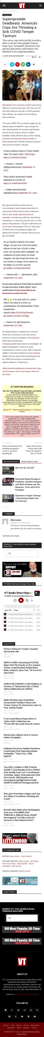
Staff (12, 1025)
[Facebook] (12, 1010)
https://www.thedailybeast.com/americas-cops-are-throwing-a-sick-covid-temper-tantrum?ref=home (22, 371)
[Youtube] (34, 1016)
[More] (33, 64)
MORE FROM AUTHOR (29, 462)
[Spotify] (9, 1016)
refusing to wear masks (16, 208)
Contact (34, 1028)
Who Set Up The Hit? (24, 468)
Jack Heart (34, 861)
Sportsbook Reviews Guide (30, 1032)
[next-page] (7, 506)
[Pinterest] (17, 64)
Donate (26, 1025)
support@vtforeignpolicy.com (26, 994)
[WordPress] (28, 1016)
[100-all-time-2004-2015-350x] (22, 932)
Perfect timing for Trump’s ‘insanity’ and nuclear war (21, 650)
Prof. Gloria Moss (9, 863)
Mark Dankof (22, 863)
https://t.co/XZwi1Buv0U (22, 312)
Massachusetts (10, 344)
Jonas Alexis (14, 856)
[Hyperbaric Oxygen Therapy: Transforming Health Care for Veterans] (8, 498)
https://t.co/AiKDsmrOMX (15, 183)
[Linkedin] (28, 64)
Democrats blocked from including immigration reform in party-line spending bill (12, 450)
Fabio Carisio (24, 861)
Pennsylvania (33, 338)
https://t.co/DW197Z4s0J (15, 157)
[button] (4, 5)
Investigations (13, 11)
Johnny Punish (24, 871)
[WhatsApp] (23, 64)
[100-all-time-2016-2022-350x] (22, 944)
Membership (35, 1025)
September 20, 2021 (27, 193)
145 (27, 108)
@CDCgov (30, 154)
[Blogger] (5, 1010)
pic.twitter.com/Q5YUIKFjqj (16, 316)
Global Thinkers (9, 892)
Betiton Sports (22, 1034)
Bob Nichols (16, 866)
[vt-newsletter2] (20, 884)
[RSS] (37, 1010)
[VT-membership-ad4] (22, 576)
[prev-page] (3, 506)
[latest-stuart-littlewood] (20, 843)
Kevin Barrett (26, 856)
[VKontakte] (22, 1016)
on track (24, 123)
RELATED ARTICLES (11, 462)
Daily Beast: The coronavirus (14, 105)
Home (4, 11)
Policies (19, 1025)
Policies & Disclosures (22, 410)
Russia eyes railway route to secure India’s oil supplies (21, 736)
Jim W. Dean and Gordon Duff (13, 56)
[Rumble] (31, 1010)
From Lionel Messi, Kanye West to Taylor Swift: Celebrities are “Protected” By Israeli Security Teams (22, 721)
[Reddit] (24, 1010)
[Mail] (18, 1010)
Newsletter (11, 1028)
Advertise (26, 1028)
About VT (7, 410)
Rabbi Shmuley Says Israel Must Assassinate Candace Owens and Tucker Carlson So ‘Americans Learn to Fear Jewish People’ (22, 704)
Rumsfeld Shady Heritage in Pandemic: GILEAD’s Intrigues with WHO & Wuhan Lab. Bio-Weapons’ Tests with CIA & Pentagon (28, 484)
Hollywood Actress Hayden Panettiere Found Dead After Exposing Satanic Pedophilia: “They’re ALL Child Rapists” (22, 752)
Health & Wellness (5, 500)
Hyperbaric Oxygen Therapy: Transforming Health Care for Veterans (28, 498)
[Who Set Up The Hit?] (8, 470)
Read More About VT (33, 989)
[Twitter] (12, 64)
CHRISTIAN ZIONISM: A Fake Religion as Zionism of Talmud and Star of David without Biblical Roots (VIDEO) (23, 686)
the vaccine (16, 132)
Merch (19, 1028)
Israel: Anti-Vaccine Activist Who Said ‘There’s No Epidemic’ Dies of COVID (33, 450)
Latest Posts (9, 644)
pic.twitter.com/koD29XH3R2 (17, 268)
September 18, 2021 (13, 325)
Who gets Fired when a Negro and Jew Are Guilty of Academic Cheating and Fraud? (22, 796)
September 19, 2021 (13, 278)
